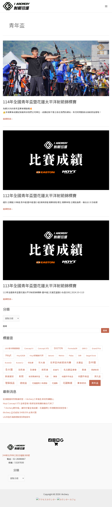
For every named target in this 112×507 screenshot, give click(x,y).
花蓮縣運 (67, 383)
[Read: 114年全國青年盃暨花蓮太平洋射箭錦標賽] (56, 68)
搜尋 (5, 326)
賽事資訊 (81, 382)
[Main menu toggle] (106, 6)
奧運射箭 (95, 369)
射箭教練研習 (34, 376)
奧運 (84, 369)
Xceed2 (8, 362)
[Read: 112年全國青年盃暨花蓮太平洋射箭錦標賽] (56, 159)
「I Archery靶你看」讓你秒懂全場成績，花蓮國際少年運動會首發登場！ (35, 407)
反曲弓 (56, 369)
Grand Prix (96, 348)
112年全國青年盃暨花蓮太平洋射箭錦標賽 (39, 195)
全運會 (33, 369)
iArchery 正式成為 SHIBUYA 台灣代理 (20, 412)
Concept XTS (43, 348)
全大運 (9, 369)
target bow (91, 355)
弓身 (47, 376)
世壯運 (30, 362)
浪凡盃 (97, 376)
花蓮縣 (55, 383)
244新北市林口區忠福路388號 (16, 455)
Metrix (61, 355)
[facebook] (50, 440)
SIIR (79, 355)
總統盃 (23, 382)
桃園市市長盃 (67, 376)
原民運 (45, 369)
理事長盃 (10, 383)
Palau (71, 355)
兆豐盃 (79, 362)
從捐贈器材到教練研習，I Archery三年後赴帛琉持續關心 (28, 399)
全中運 (92, 362)
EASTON (58, 348)
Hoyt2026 (21, 355)
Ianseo (51, 355)
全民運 (21, 369)
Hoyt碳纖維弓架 (36, 355)
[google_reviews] (62, 440)
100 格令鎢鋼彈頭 (12, 348)
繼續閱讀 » (7, 118)
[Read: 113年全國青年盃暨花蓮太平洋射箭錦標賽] (56, 250)
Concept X (28, 348)
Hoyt (8, 355)
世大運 (41, 362)
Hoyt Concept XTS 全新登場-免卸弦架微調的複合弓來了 (28, 403)
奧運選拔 (9, 376)
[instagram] (54, 440)
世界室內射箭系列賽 (60, 362)
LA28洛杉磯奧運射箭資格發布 (16, 416)
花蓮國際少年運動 (39, 383)
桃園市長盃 (83, 376)
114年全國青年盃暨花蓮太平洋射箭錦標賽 (39, 102)
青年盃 (94, 382)
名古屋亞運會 (70, 369)
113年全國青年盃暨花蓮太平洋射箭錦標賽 (39, 285)
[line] (58, 440)
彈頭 (55, 376)
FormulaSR (72, 348)
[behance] (56, 444)
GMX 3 (84, 348)
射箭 (21, 376)
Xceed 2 (19, 362)
